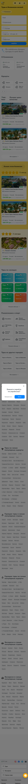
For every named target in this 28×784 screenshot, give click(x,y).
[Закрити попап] (24, 386)
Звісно (19, 397)
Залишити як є (8, 397)
